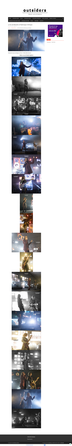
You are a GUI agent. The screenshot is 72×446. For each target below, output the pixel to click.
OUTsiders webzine (16, 442)
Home (10, 18)
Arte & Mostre (45, 18)
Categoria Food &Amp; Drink (14, 20)
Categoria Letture (25, 20)
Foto (16, 26)
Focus (21, 18)
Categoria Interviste (36, 18)
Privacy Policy (49, 42)
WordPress (50, 442)
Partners (36, 20)
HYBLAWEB (62, 442)
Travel (31, 20)
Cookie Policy (53, 42)
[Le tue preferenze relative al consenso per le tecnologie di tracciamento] (70, 444)
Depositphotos (29, 439)
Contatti (41, 20)
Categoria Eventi (27, 18)
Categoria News (15, 18)
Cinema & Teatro (52, 18)
